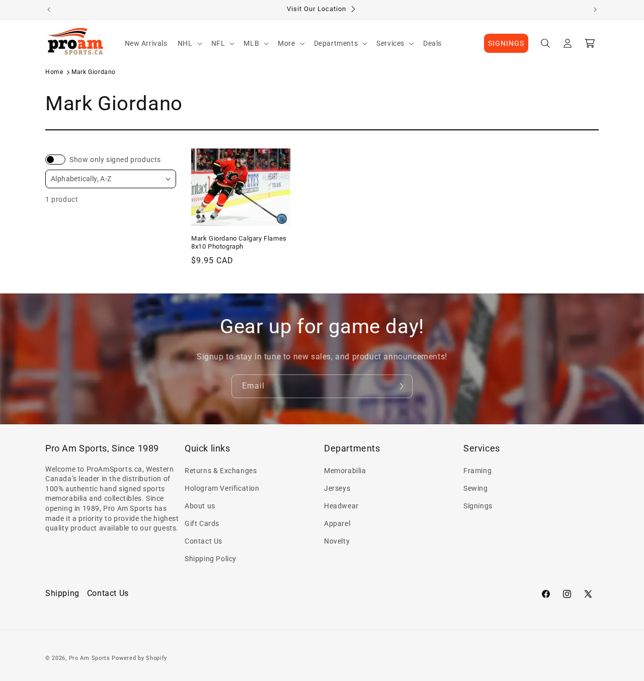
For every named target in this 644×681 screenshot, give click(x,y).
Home (54, 71)
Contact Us (203, 541)
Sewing (475, 488)
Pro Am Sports (89, 658)
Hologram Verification (222, 488)
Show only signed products (115, 160)
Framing (477, 471)
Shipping (62, 593)
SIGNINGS (506, 43)
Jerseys (337, 488)
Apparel (337, 523)
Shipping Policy (210, 559)
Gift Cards (202, 523)
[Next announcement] (595, 9)
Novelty (337, 541)
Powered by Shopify (139, 658)
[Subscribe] (401, 386)
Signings (478, 506)
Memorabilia (345, 471)
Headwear (341, 506)
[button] (189, 43)
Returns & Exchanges (221, 471)
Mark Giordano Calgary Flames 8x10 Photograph (239, 243)
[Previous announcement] (49, 9)
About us (200, 506)
